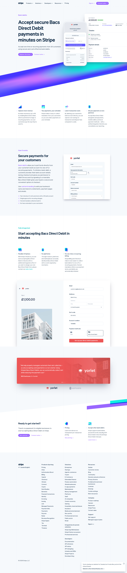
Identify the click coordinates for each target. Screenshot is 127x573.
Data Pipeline (45, 489)
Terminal (44, 525)
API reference (69, 544)
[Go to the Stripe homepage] (20, 465)
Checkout (44, 479)
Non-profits (68, 513)
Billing (43, 474)
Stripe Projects (69, 553)
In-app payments (70, 487)
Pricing (67, 3)
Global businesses (70, 484)
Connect (44, 484)
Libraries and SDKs (70, 551)
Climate (44, 482)
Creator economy (70, 501)
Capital (44, 477)
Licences (91, 486)
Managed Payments (47, 506)
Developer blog (69, 556)
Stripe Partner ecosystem (72, 532)
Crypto (44, 487)
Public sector (69, 518)
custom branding (27, 186)
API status (68, 546)
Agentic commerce (70, 472)
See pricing (68, 438)
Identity (44, 496)
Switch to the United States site (93, 569)
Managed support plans (95, 520)
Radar (43, 516)
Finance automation (71, 482)
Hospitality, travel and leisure (73, 506)
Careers (90, 503)
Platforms (68, 494)
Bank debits (22, 165)
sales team (28, 269)
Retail (66, 521)
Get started (23, 435)
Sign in (91, 3)
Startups (67, 470)
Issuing (44, 501)
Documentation (69, 541)
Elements (44, 491)
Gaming (67, 504)
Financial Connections (48, 494)
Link (43, 504)
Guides (90, 467)
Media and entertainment (72, 511)
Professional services (71, 516)
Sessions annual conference (96, 477)
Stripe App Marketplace (72, 530)
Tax (43, 523)
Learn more (92, 440)
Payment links (46, 508)
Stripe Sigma (45, 521)
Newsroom (91, 505)
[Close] (124, 564)
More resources (93, 494)
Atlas (43, 470)
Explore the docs (25, 54)
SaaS (66, 496)
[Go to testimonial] (62, 382)
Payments (45, 511)
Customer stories (93, 470)
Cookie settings (93, 491)
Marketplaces (69, 489)
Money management (71, 491)
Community (91, 474)
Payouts (44, 513)
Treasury (44, 528)
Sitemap (90, 489)
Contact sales (102, 3)
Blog (89, 472)
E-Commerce (69, 477)
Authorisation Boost (48, 472)
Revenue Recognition (48, 518)
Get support (92, 517)
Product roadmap (93, 500)
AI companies (69, 499)
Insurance (68, 508)
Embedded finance (70, 479)
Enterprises (68, 467)
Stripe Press (92, 508)
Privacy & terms (93, 479)
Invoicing (44, 499)
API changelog (69, 549)
